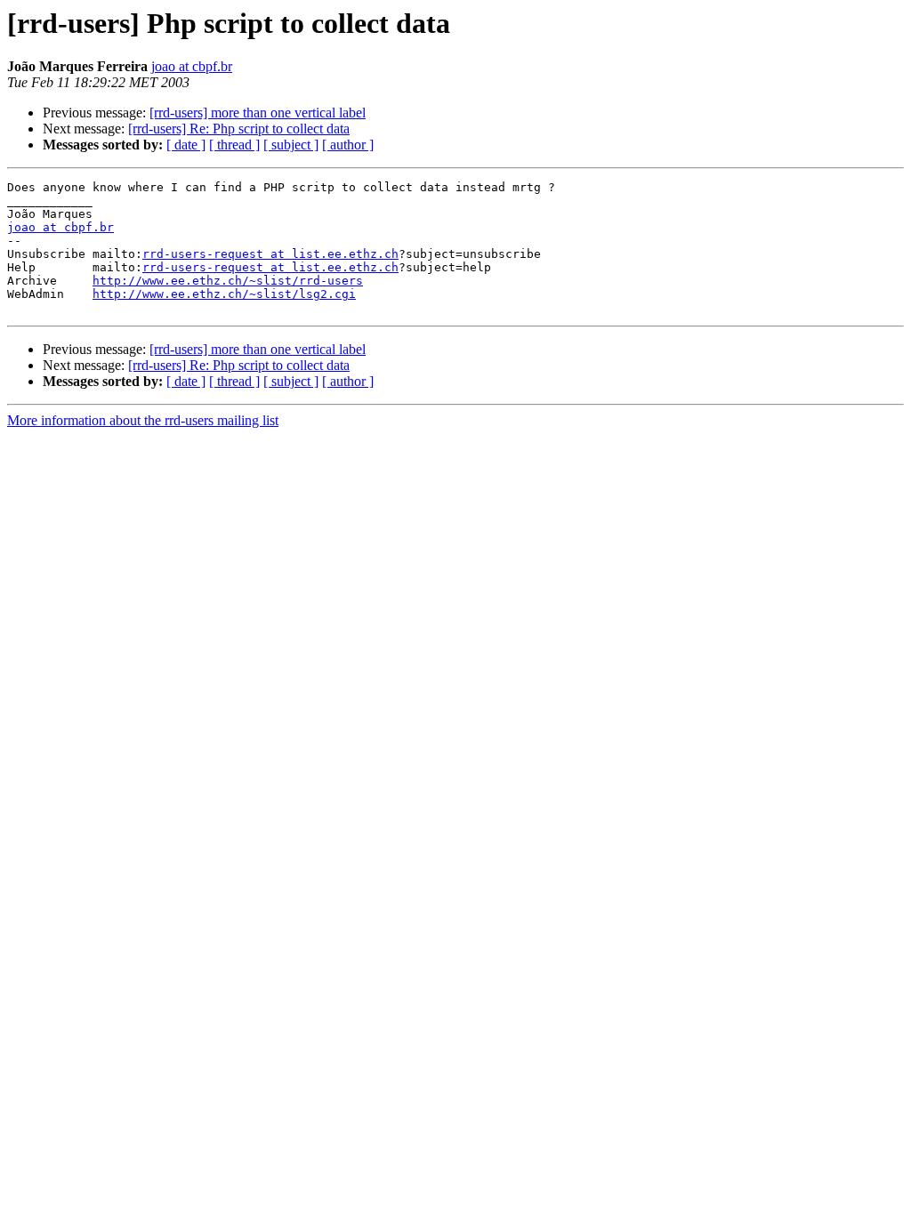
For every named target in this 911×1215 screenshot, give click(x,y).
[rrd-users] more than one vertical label (257, 112)
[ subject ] (290, 144)
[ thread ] (234, 144)
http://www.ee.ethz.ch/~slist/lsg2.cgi (224, 294)
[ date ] (186, 144)
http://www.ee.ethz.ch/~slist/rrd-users (228, 280)
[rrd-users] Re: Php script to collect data (239, 128)
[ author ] (348, 144)
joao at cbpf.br (191, 66)
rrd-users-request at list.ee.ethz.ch (270, 254)
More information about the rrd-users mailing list (142, 420)
